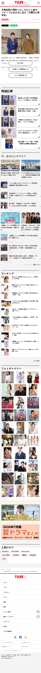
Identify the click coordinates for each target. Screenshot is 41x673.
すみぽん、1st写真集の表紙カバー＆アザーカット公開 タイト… (25, 310)
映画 (4, 607)
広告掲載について (6, 646)
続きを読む (20, 63)
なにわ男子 (6, 555)
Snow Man (25, 551)
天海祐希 (27, 60)
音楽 (4, 602)
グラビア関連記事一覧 (20, 75)
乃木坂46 (16, 555)
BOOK (5, 626)
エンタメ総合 (7, 612)
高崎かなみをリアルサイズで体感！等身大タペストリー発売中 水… (25, 285)
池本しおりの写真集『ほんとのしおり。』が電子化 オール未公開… (25, 277)
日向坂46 (33, 555)
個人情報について (26, 642)
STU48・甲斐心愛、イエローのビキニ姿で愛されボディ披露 (25, 334)
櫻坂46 (25, 555)
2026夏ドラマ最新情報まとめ (20, 69)
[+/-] (38, 611)
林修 (20, 60)
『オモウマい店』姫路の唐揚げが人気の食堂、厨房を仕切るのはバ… (25, 301)
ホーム (2, 569)
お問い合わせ (25, 646)
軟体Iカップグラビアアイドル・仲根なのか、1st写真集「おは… (25, 350)
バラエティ (8, 569)
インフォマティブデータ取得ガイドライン (11, 650)
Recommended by (29, 264)
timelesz (5, 551)
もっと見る (36, 360)
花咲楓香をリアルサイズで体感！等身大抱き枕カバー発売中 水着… (25, 293)
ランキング (6, 621)
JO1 (4, 558)
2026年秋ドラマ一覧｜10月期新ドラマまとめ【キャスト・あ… (25, 326)
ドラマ (5, 587)
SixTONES (15, 551)
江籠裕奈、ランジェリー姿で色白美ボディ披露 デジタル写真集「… (25, 342)
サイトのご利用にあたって (8, 642)
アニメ (5, 597)
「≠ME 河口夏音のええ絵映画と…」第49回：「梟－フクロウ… (25, 318)
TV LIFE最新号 (7, 631)
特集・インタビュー (8, 616)
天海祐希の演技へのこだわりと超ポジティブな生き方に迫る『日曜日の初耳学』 (21, 571)
